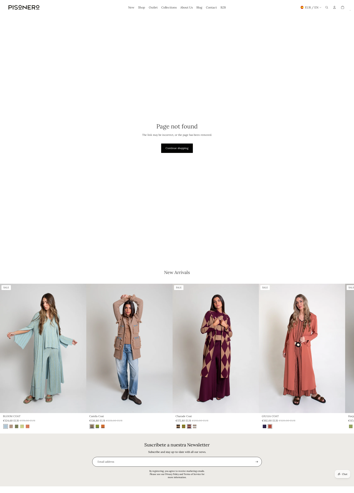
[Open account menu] (334, 7)
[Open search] (327, 7)
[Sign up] (257, 462)
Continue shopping (177, 148)
